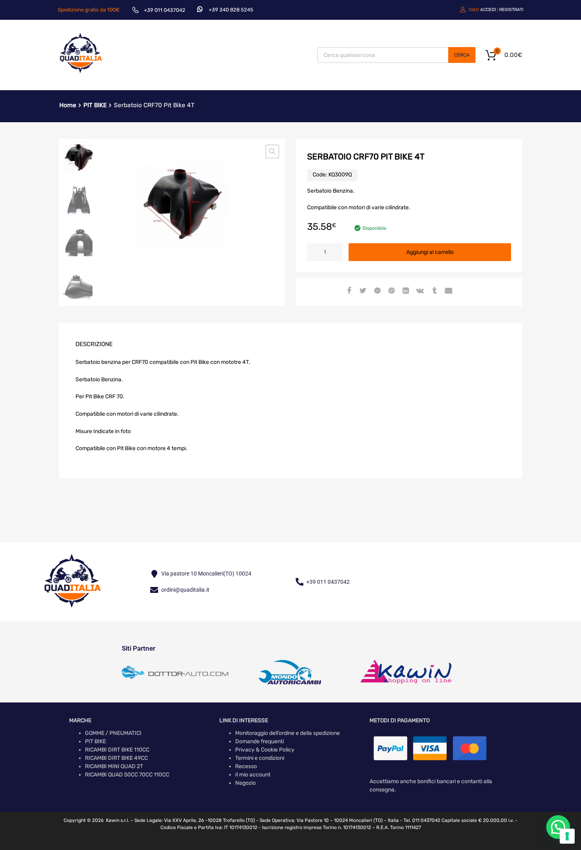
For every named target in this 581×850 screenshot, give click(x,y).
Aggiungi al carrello (430, 252)
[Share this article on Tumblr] (433, 291)
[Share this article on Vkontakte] (419, 291)
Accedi (488, 9)
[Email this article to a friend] (447, 291)
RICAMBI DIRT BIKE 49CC (116, 758)
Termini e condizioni (259, 758)
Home (67, 105)
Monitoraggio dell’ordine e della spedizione (287, 733)
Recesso (246, 766)
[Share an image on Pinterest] (390, 291)
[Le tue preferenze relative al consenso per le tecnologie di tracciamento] (567, 836)
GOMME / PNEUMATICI (113, 733)
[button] (272, 151)
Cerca (462, 55)
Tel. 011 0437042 (422, 820)
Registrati (511, 9)
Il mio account (252, 774)
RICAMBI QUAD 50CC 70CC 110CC (127, 774)
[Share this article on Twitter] (362, 291)
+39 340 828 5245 (231, 10)
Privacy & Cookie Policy (264, 749)
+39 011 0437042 (164, 10)
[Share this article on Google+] (376, 291)
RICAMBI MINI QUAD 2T (114, 766)
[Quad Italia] (81, 74)
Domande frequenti (259, 741)
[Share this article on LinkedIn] (405, 291)
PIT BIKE (95, 105)
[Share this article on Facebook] (348, 291)
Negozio (245, 783)
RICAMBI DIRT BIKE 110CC (117, 749)
